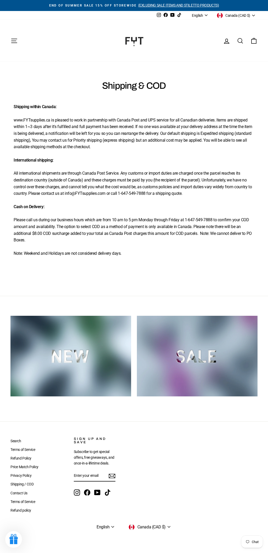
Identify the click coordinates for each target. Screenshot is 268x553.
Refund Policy (20, 458)
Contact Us (18, 493)
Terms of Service (22, 449)
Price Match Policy (24, 467)
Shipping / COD (22, 484)
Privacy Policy (20, 475)
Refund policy (20, 510)
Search (15, 441)
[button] (13, 539)
